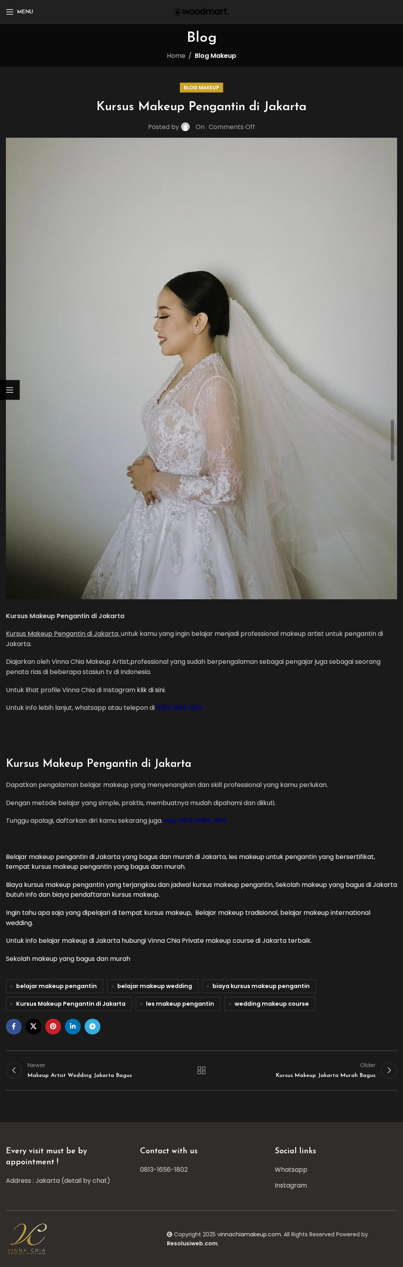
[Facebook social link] (14, 1026)
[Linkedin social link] (73, 1026)
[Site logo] (201, 11)
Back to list (201, 1070)
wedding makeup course (272, 1004)
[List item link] (201, 1170)
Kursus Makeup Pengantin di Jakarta (71, 1004)
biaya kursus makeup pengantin (261, 986)
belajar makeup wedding (154, 986)
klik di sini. (151, 689)
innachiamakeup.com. (251, 1234)
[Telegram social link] (92, 1026)
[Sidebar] (10, 390)
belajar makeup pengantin (56, 986)
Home (176, 55)
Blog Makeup (215, 55)
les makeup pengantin (180, 1004)
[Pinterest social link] (53, 1026)
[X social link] (33, 1026)
